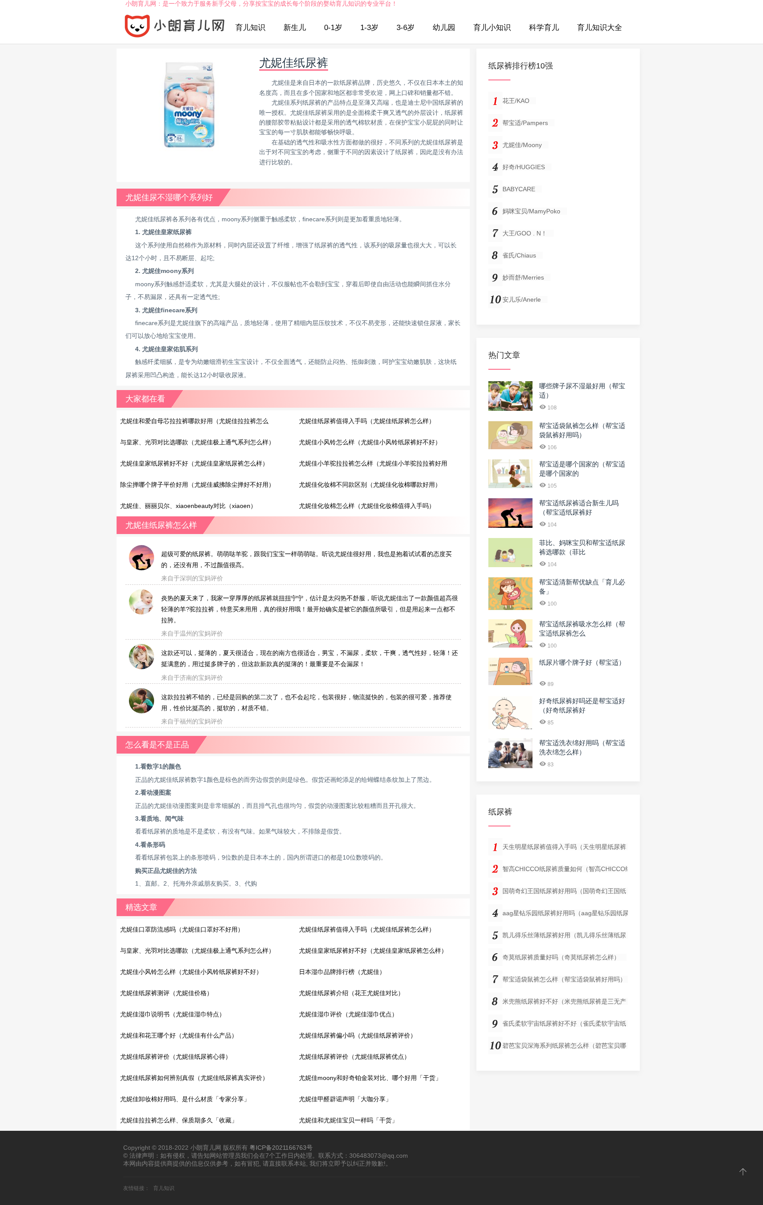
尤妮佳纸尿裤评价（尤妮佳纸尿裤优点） (354, 1056)
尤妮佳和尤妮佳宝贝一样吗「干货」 (348, 1120)
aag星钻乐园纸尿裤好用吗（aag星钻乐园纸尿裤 (568, 913)
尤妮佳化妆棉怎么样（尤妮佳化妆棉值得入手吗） (367, 505)
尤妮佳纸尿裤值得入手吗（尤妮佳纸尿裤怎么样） (367, 420)
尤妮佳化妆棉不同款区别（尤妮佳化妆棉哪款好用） (370, 484)
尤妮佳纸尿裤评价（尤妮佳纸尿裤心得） (175, 1056)
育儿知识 (250, 27)
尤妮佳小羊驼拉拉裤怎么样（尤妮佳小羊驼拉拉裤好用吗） (373, 466)
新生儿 (294, 27)
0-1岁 (333, 27)
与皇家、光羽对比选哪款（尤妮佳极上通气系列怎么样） (197, 442)
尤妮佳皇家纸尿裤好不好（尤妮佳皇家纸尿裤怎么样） (194, 463)
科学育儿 (544, 27)
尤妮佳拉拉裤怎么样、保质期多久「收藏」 (179, 1120)
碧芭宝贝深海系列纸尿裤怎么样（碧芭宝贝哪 (564, 1045)
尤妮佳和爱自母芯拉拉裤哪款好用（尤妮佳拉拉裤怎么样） (194, 423)
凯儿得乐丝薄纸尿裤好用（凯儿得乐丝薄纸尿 (564, 935)
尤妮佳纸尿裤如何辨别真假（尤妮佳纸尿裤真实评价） (194, 1077)
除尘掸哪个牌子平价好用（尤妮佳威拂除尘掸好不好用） (197, 484)
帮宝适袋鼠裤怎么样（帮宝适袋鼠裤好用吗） (564, 979)
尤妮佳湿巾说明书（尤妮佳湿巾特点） (172, 1014)
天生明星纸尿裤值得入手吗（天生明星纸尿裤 (564, 846)
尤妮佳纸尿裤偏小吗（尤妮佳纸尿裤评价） (357, 1035)
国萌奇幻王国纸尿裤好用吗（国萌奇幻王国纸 (564, 890)
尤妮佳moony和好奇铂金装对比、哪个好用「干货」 (370, 1077)
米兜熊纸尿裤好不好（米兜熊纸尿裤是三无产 (564, 1001)
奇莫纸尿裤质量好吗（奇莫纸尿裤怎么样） (561, 957)
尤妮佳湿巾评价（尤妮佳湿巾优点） (348, 1014)
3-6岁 (406, 27)
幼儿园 (444, 27)
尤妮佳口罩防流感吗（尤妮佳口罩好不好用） (182, 929)
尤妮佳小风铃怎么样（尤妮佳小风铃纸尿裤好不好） (370, 442)
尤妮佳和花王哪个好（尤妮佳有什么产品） (179, 1035)
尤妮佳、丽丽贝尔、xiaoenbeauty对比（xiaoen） (188, 505)
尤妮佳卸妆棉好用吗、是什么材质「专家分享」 (185, 1099)
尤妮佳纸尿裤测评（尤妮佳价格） (166, 993)
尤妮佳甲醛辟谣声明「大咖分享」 (345, 1099)
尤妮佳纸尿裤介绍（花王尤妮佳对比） (351, 993)
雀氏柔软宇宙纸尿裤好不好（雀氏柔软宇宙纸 (564, 1023)
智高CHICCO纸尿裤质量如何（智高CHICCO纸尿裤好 (576, 868)
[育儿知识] (175, 27)
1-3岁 (369, 27)
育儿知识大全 (599, 27)
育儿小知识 (492, 27)
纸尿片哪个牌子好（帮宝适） (582, 662)
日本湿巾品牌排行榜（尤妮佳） (342, 971)
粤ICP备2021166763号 (281, 1147)
